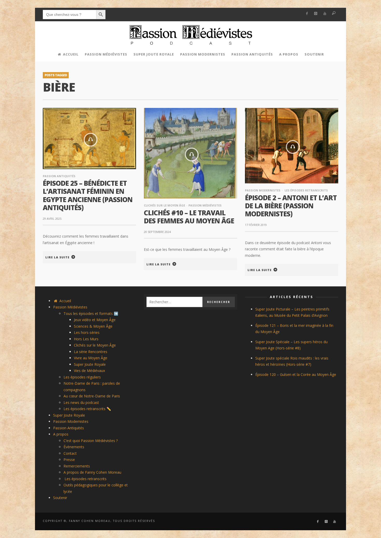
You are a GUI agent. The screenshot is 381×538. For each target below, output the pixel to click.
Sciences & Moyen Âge (93, 326)
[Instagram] (316, 13)
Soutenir (60, 497)
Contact (70, 453)
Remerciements (77, 466)
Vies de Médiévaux (89, 370)
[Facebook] (307, 13)
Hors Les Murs (86, 338)
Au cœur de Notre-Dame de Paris (92, 396)
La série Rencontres (90, 351)
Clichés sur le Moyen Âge (164, 205)
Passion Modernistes (262, 190)
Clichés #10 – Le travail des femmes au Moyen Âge (189, 216)
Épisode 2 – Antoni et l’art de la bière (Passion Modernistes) (291, 205)
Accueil (64, 300)
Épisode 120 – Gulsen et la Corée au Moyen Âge (295, 374)
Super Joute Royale (90, 364)
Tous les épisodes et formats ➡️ (91, 313)
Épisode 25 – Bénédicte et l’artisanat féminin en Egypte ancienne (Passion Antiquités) (87, 195)
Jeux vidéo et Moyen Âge (95, 319)
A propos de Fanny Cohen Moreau (92, 472)
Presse (69, 459)
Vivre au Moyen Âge (90, 357)
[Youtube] (325, 13)
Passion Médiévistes (205, 205)
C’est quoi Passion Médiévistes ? (91, 440)
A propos (60, 434)
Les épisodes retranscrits (306, 190)
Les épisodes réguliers (82, 377)
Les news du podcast (81, 402)
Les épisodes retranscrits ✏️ (87, 408)
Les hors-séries (87, 332)
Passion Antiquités (59, 176)
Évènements (74, 446)
